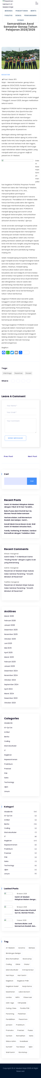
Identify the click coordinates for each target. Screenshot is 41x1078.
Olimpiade (22, 1003)
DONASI (20, 20)
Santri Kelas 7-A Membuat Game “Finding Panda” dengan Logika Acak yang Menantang (20, 560)
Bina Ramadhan (12, 959)
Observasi (27, 997)
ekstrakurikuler (12, 970)
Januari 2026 (9, 625)
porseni (28, 373)
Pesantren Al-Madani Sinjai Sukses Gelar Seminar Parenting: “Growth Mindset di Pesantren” (19, 574)
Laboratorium (24, 992)
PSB (5, 773)
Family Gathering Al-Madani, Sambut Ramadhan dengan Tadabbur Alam (20, 531)
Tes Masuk (20, 1047)
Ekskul (26, 964)
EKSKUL (18, 15)
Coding (7, 741)
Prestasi (7, 768)
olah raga (7, 373)
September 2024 (11, 684)
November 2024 (11, 675)
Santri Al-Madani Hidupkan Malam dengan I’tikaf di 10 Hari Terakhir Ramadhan (19, 505)
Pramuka (9, 1030)
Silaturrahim (11, 1041)
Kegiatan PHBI (23, 981)
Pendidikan (10, 1019)
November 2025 (11, 634)
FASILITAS (8, 15)
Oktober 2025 (10, 639)
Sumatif (9, 1047)
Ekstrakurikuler (10, 746)
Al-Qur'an (8, 727)
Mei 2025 (8, 648)
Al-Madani (10, 948)
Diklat (18, 964)
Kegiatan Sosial (12, 986)
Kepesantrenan (10, 759)
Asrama (21, 948)
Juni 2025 (8, 643)
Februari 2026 (10, 620)
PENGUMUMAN (30, 15)
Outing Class (11, 1008)
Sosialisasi (24, 1041)
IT (5, 750)
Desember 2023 (10, 698)
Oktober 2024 (10, 680)
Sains (6, 778)
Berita (6, 736)
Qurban (9, 1036)
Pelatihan (22, 1014)
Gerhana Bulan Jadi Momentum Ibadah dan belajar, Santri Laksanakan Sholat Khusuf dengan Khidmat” (19, 518)
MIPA (17, 997)
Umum (7, 791)
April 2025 (8, 652)
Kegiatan (6, 74)
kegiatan (9, 981)
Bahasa (32, 948)
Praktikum (8, 764)
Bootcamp (27, 959)
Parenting (10, 1014)
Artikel (7, 732)
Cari (6, 474)
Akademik (8, 723)
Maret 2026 (9, 616)
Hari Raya (10, 975)
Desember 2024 (11, 671)
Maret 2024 (9, 693)
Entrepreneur (28, 970)
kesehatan (10, 992)
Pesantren (18, 373)
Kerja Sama (27, 986)
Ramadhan (20, 1036)
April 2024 (8, 689)
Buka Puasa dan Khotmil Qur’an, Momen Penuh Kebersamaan (18, 512)
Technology (9, 782)
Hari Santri (22, 975)
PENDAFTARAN (22, 11)
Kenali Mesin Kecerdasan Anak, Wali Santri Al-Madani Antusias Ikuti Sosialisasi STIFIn (19, 525)
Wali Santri (10, 1052)
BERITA (33, 11)
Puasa (30, 1030)
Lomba (9, 997)
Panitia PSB (24, 1008)
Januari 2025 (9, 666)
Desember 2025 (11, 630)
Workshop (23, 1052)
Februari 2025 (10, 661)
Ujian (6, 787)
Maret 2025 (9, 657)
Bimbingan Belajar (13, 953)
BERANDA (9, 11)
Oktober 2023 (10, 703)
